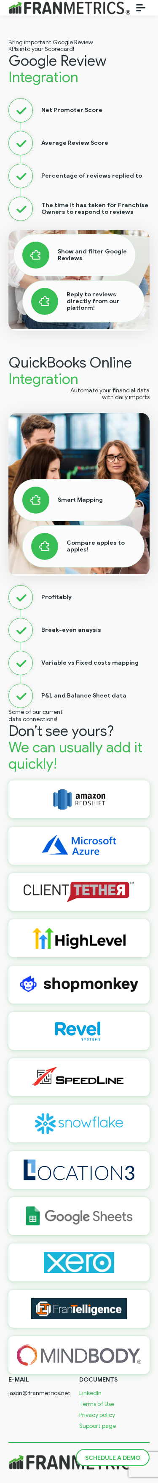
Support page (97, 1426)
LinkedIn (90, 1393)
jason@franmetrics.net (39, 1393)
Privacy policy (97, 1415)
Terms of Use (96, 1404)
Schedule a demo (112, 1458)
